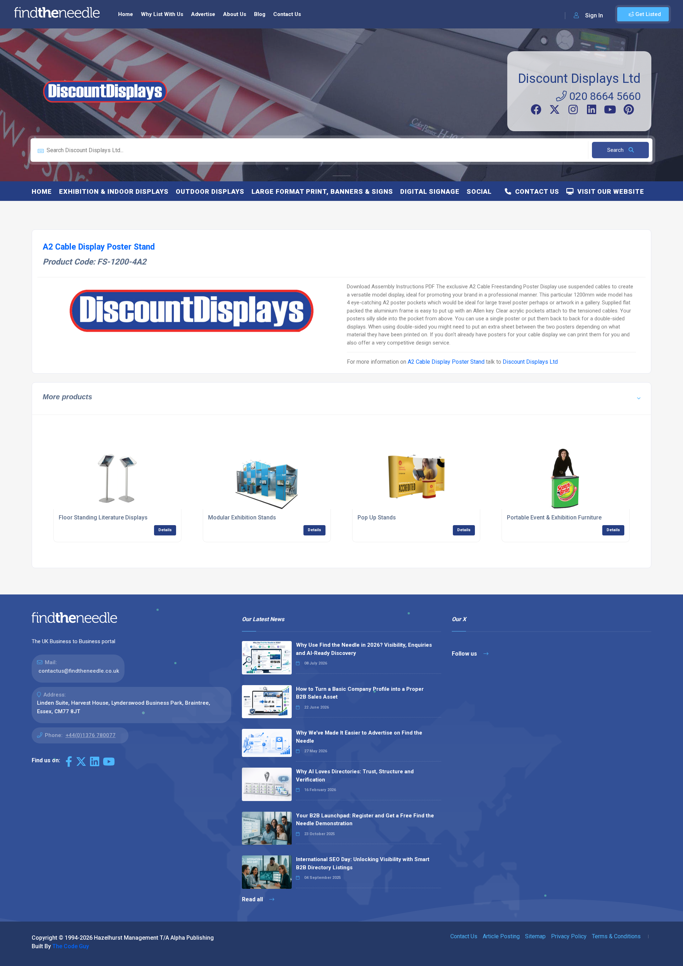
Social (479, 191)
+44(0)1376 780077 (90, 735)
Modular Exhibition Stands (242, 517)
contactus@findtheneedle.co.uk (78, 671)
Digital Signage (430, 191)
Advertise (203, 14)
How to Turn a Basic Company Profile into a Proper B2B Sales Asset (360, 693)
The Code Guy (70, 946)
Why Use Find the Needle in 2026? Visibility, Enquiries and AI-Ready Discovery (364, 649)
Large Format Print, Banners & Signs (322, 191)
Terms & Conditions (616, 936)
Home (125, 14)
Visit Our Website (609, 191)
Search (616, 150)
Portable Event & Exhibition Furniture (554, 517)
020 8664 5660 (604, 96)
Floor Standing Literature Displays (103, 517)
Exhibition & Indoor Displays (114, 191)
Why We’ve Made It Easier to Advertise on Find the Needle (359, 737)
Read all (253, 899)
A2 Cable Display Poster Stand (446, 361)
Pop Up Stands (377, 517)
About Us (234, 14)
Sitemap (535, 936)
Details (165, 530)
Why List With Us (162, 14)
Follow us (465, 653)
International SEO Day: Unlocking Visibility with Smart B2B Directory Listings (362, 863)
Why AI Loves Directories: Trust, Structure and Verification (355, 775)
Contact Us (287, 14)
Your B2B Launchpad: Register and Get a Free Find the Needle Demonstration (365, 819)
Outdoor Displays (210, 191)
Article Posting (501, 936)
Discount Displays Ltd (579, 78)
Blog (259, 14)
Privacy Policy (569, 936)
